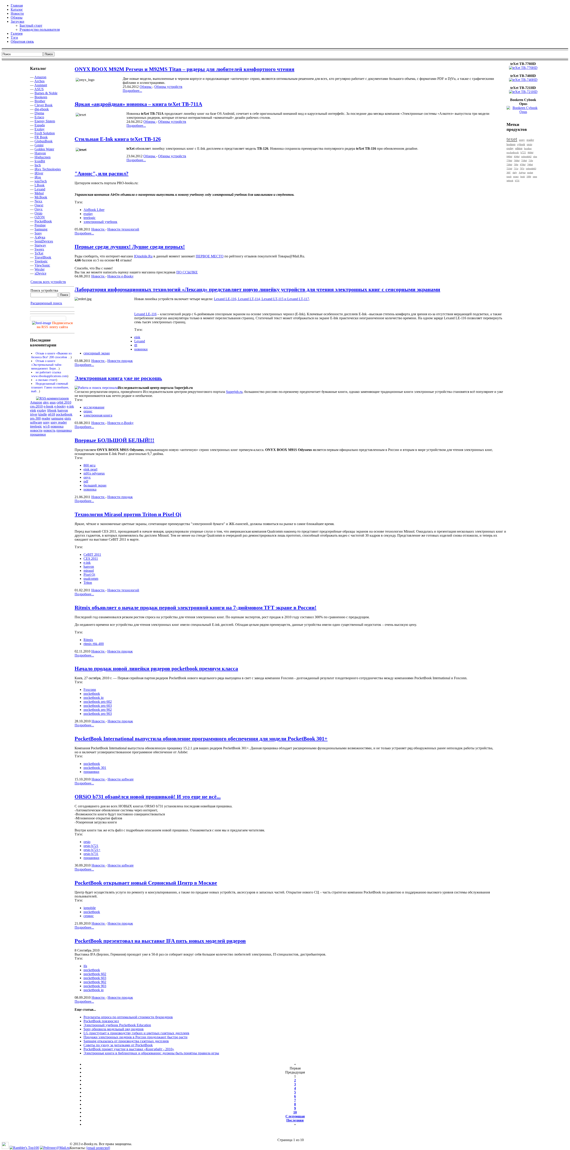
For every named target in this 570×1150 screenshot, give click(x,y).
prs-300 (35, 418)
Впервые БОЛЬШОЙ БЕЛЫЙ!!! (114, 440)
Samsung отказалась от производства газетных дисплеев (126, 1041)
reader (46, 418)
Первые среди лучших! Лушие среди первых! (130, 247)
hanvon (62, 410)
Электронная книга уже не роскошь (118, 378)
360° (509, 172)
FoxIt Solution (45, 133)
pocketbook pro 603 (97, 705)
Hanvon (40, 153)
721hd (509, 168)
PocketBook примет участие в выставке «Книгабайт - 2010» (128, 1049)
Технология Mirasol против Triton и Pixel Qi (128, 514)
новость (49, 430)
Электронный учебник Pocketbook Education (117, 1025)
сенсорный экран (96, 353)
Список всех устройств (48, 282)
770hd (509, 160)
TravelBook (43, 257)
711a (516, 168)
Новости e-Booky (120, 276)
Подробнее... (132, 91)
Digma (39, 113)
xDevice (40, 273)
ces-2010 (36, 406)
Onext (39, 205)
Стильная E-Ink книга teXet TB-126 (118, 139)
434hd (516, 156)
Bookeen (41, 97)
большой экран (94, 485)
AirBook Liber (93, 210)
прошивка (64, 430)
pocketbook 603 (94, 978)
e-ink (70, 406)
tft (135, 345)
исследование (93, 407)
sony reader (59, 422)
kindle (42, 414)
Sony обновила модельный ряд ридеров (113, 1029)
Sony (38, 233)
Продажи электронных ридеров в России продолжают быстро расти (135, 1037)
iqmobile (89, 908)
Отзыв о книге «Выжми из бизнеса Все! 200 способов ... (51, 355)
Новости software (121, 779)
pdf (85, 481)
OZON (40, 217)
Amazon (40, 77)
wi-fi (46, 426)
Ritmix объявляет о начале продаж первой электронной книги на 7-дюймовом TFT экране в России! (195, 607)
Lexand (40, 189)
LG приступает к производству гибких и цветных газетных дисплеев (136, 1033)
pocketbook (64, 414)
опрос (87, 411)
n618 (51, 414)
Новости (98, 229)
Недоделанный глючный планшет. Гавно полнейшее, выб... (50, 387)
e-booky (60, 406)
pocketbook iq (93, 697)
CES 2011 (90, 558)
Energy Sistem (45, 121)
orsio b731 (90, 854)
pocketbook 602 (94, 974)
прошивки (38, 434)
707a (522, 168)
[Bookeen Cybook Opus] (523, 112)
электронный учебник (100, 222)
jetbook (510, 180)
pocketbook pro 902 (97, 709)
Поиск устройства (44, 290)
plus (535, 156)
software (36, 422)
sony (46, 422)
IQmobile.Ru (143, 256)
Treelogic (41, 261)
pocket (530, 172)
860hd (530, 152)
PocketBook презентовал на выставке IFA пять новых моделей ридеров (160, 941)
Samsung (41, 229)
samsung (57, 418)
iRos (38, 177)
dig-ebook (42, 109)
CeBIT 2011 (92, 554)
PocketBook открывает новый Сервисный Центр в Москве (146, 883)
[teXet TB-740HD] (523, 80)
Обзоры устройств (168, 87)
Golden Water (44, 149)
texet (512, 139)
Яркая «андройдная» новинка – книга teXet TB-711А (138, 104)
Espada (40, 125)
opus (535, 176)
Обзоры (146, 87)
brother (528, 148)
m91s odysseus (94, 473)
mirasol (88, 570)
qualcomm (90, 578)
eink (33, 410)
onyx (87, 477)
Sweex (39, 249)
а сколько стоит (46, 380)
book (522, 176)
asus (53, 402)
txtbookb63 (531, 168)
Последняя (295, 1120)
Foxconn (89, 689)
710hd (524, 160)
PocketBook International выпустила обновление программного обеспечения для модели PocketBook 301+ (201, 739)
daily (515, 172)
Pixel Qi (89, 574)
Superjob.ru (234, 392)
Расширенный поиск (46, 303)
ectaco (516, 176)
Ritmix (88, 640)
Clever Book (44, 105)
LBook (40, 185)
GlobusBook (44, 141)
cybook (521, 144)
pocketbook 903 (94, 986)
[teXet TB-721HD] (523, 92)
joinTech (41, 181)
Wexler (40, 269)
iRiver (39, 173)
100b (529, 176)
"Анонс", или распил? (101, 173)
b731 (517, 180)
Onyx (39, 209)
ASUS (39, 89)
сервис (88, 916)
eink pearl (90, 469)
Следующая (295, 1116)
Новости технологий (123, 229)
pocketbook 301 (94, 768)
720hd (509, 164)
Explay (40, 129)
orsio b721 (90, 846)
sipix (67, 418)
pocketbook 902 (94, 982)
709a (516, 164)
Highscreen (43, 157)
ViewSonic (42, 265)
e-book (48, 406)
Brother (40, 101)
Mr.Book (41, 197)
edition (518, 148)
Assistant (40, 85)
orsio (86, 842)
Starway (40, 245)
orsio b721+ (91, 850)
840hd (509, 156)
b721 (523, 152)
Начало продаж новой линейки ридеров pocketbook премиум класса (156, 668)
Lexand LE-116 (145, 314)
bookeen (511, 144)
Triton (87, 582)
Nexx (38, 201)
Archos (39, 81)
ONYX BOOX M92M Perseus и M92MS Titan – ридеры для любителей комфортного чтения (184, 69)
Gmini (39, 145)
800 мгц (89, 465)
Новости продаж (120, 361)
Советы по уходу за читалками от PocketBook (118, 1045)
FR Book (41, 137)
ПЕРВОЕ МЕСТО (210, 256)
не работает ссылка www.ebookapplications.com (49, 374)
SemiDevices (44, 241)
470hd (522, 164)
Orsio (38, 213)
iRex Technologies (48, 169)
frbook (52, 410)
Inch (38, 165)
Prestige (40, 225)
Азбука (40, 237)
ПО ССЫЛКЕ (187, 272)
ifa (85, 966)
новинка (57, 426)
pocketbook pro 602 (97, 701)
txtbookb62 (526, 156)
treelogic (36, 426)
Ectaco (39, 117)
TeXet (39, 253)
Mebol (39, 193)
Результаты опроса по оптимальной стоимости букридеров (128, 1017)
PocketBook (43, 221)
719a (531, 160)
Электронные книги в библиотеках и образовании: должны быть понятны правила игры (151, 1053)
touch (509, 176)
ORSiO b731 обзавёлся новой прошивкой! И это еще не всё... (148, 797)
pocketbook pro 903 (97, 713)
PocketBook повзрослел (101, 1021)
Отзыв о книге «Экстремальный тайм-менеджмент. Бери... (46, 364)
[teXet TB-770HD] (523, 68)
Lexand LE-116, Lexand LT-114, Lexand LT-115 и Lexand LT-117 (261, 299)
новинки (141, 349)
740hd (530, 164)
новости (36, 430)
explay (41, 410)
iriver (33, 414)
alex (46, 402)
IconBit (40, 161)
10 (295, 1112)
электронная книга (97, 415)
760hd (516, 160)
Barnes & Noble (46, 93)
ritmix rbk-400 (93, 644)
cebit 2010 (64, 402)
